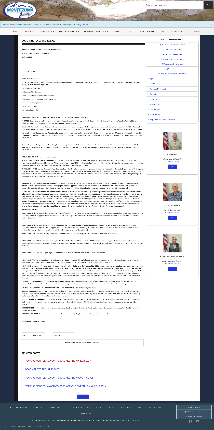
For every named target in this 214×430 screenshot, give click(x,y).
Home (15, 31)
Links (130, 31)
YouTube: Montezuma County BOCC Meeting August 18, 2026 (59, 377)
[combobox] (173, 5)
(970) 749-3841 (174, 161)
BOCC (162, 31)
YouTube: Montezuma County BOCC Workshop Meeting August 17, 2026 (65, 386)
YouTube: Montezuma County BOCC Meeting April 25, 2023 (58, 360)
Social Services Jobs (177, 31)
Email (172, 167)
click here (85, 25)
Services (116, 31)
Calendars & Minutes (68, 31)
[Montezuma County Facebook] (190, 421)
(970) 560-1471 (174, 212)
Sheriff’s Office (28, 31)
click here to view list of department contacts (125, 420)
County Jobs (196, 31)
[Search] (208, 5)
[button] (83, 397)
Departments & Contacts (95, 31)
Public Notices (46, 31)
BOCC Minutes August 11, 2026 (42, 369)
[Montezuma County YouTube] (197, 421)
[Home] (19, 10)
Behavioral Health (147, 31)
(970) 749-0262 (174, 263)
